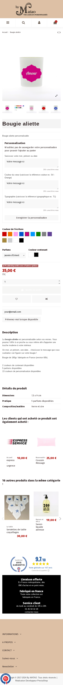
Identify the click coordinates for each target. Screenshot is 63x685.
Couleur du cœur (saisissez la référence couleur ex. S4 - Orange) (30, 176)
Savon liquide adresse (40, 527)
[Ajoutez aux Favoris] (16, 299)
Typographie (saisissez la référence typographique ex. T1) (30, 196)
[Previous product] (58, 32)
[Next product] (60, 32)
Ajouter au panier (33, 290)
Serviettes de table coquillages (16, 531)
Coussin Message (40, 461)
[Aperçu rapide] (27, 445)
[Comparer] (27, 439)
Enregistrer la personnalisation (31, 218)
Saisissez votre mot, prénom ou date (21, 156)
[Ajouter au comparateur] (46, 299)
